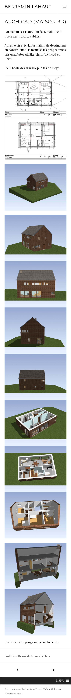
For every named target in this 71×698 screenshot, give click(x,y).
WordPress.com (13, 693)
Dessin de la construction (34, 656)
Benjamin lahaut (28, 6)
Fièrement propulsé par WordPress (23, 688)
